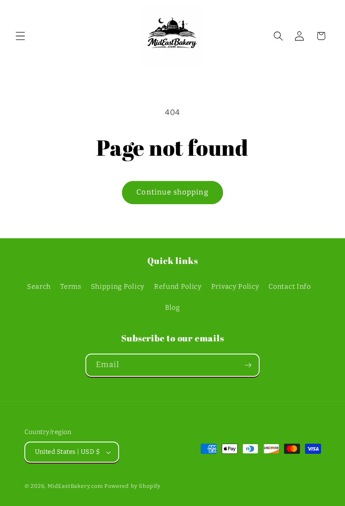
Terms (70, 286)
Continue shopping (172, 192)
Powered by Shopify (132, 486)
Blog (172, 308)
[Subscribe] (248, 365)
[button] (20, 36)
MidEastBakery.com (75, 486)
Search (39, 286)
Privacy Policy (235, 286)
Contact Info (289, 286)
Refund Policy (178, 286)
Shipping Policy (118, 286)
